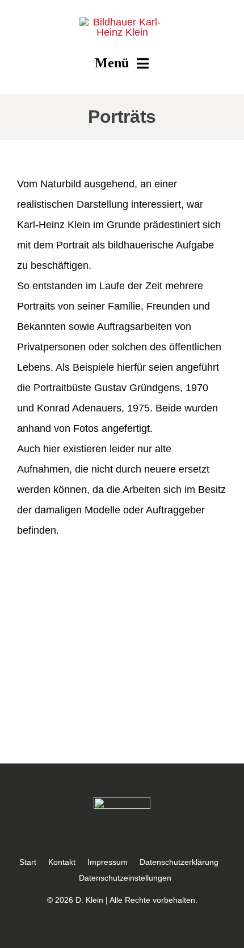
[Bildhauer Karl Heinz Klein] (122, 22)
